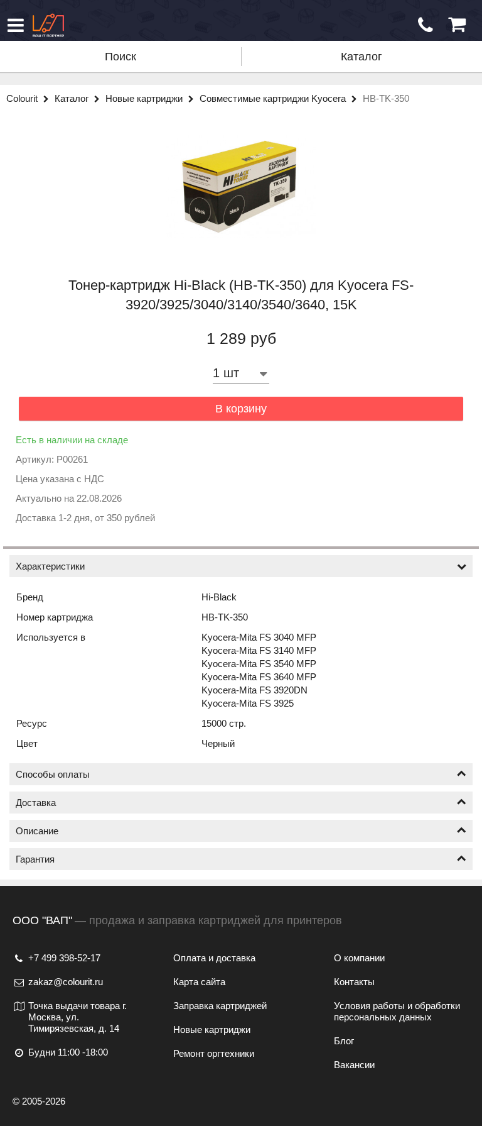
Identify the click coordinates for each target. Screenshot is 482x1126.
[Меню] (15, 25)
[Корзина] (457, 24)
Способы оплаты (53, 774)
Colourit (23, 98)
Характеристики (50, 566)
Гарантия (35, 859)
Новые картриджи (145, 98)
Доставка (36, 802)
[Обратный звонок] (425, 25)
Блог (344, 1040)
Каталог (361, 56)
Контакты (354, 981)
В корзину (241, 408)
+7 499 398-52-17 (64, 957)
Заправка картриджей (220, 1005)
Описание (37, 830)
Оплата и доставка (214, 957)
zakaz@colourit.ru (65, 981)
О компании (359, 957)
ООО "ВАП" (42, 920)
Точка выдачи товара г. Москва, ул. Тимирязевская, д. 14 (77, 1017)
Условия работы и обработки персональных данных (397, 1011)
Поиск (120, 56)
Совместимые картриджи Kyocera (274, 98)
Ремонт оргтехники (213, 1053)
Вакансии (354, 1064)
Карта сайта (199, 981)
